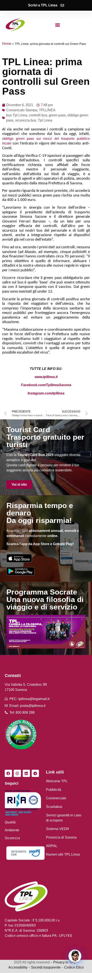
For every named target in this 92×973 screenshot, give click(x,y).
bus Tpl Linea (16, 115)
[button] (57, 25)
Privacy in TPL (64, 962)
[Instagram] (17, 773)
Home (6, 43)
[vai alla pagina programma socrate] (46, 631)
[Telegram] (35, 773)
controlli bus (38, 115)
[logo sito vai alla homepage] (15, 25)
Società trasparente (46, 967)
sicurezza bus (25, 120)
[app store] (19, 558)
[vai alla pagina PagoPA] (25, 853)
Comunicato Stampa (21, 110)
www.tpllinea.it (46, 377)
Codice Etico (74, 967)
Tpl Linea (45, 120)
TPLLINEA (47, 110)
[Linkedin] (26, 773)
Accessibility (17, 967)
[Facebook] (8, 773)
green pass (57, 115)
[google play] (20, 571)
